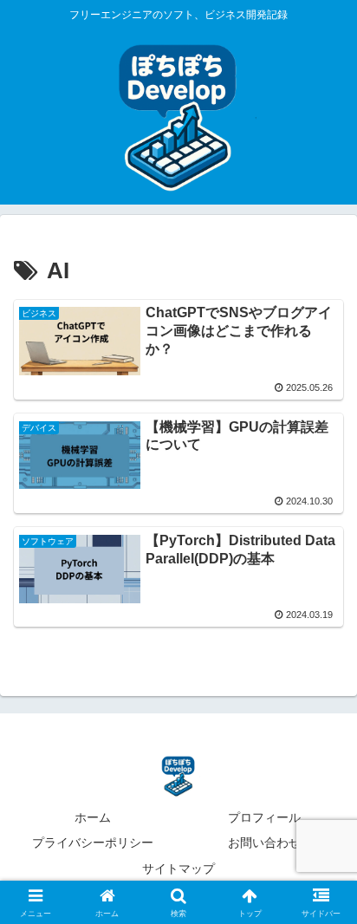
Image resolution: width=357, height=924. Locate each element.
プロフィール (264, 817)
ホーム (93, 817)
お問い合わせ (264, 842)
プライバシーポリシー (92, 842)
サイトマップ (178, 868)
